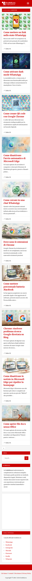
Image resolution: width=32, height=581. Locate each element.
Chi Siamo (4, 573)
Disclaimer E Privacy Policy (22, 573)
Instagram (9, 548)
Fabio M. (8, 49)
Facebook (9, 545)
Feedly (8, 556)
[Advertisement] (16, 511)
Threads (8, 550)
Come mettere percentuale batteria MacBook (14, 286)
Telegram (9, 559)
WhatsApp (9, 542)
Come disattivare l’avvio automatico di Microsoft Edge (14, 158)
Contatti (10, 573)
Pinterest (9, 553)
